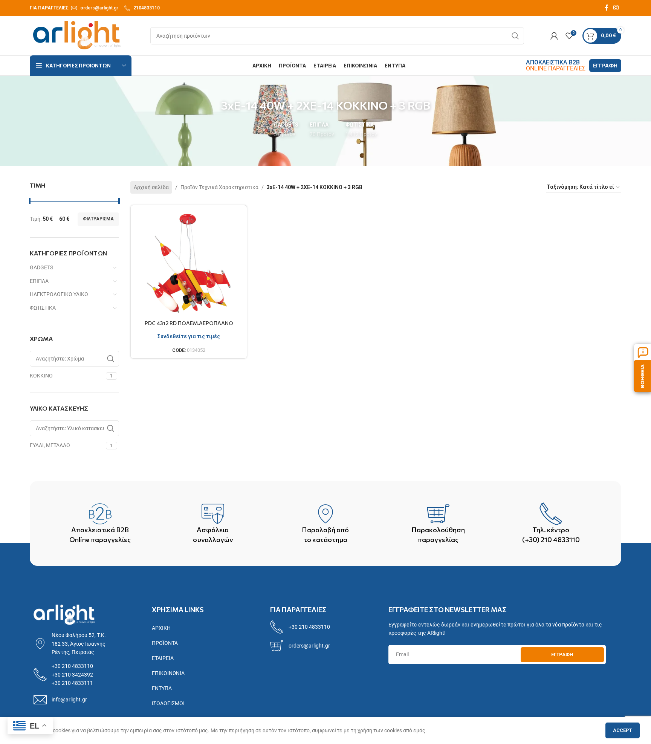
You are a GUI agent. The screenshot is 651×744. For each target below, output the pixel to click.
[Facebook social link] (606, 8)
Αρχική (161, 628)
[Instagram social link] (616, 8)
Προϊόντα (165, 643)
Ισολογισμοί (168, 703)
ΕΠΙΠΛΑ (39, 281)
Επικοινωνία (168, 673)
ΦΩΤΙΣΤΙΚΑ (43, 308)
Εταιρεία (163, 658)
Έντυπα (162, 688)
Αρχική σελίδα (151, 187)
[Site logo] (77, 35)
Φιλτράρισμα (98, 219)
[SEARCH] (515, 35)
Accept (622, 730)
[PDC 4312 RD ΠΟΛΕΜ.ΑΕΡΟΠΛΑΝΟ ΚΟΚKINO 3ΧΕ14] (188, 263)
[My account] (554, 35)
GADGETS (41, 267)
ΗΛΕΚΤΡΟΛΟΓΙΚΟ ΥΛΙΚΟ (59, 294)
